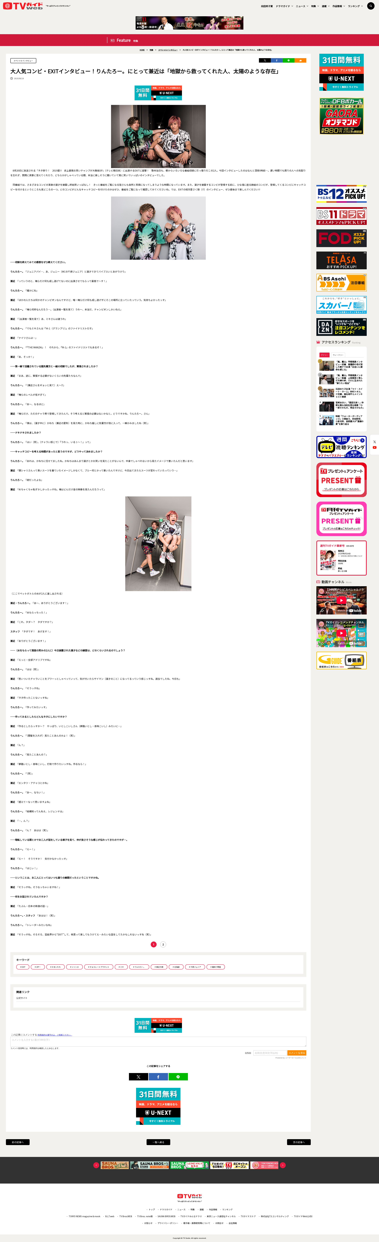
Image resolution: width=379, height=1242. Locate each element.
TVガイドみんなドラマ (191, 1216)
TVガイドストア (248, 1216)
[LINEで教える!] (288, 60)
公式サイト (21, 997)
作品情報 (337, 6)
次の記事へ (299, 1142)
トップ (152, 1209)
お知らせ (148, 1223)
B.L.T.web (109, 1216)
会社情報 (233, 1223)
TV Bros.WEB (125, 1216)
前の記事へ (18, 1142)
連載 (324, 6)
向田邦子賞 (267, 6)
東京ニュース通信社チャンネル (221, 1216)
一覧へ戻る (158, 1142)
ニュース (300, 6)
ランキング (354, 6)
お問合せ (219, 1223)
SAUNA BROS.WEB (166, 1216)
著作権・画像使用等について (196, 1223)
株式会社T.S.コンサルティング (275, 1216)
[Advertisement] (341, 160)
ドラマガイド (283, 6)
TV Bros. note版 (145, 1216)
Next (283, 1165)
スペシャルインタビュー (23, 60)
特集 (313, 6)
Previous (96, 1165)
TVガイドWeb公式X (303, 1216)
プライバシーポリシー (168, 1223)
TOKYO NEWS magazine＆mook (84, 1216)
